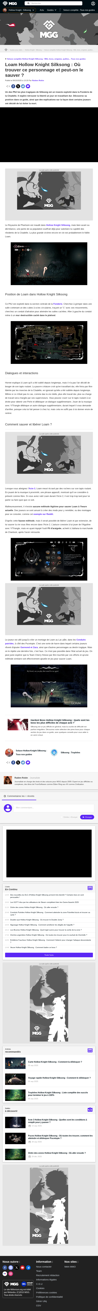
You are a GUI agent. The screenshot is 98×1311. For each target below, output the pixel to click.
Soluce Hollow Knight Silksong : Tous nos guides (31, 753)
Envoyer (88, 817)
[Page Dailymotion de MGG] (28, 1267)
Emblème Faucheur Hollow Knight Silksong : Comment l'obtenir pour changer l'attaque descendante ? (50, 941)
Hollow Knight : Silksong (33, 50)
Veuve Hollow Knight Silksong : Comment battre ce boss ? (33, 947)
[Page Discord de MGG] (10, 1267)
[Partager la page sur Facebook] (13, 86)
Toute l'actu (49, 955)
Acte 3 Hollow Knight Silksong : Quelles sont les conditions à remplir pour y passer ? (57, 1121)
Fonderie (57, 304)
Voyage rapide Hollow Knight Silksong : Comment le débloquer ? (59, 1078)
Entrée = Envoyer (71, 817)
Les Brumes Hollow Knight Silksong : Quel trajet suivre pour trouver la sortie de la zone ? (46, 930)
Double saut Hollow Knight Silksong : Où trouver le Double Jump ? (37, 920)
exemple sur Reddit (43, 514)
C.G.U (39, 1284)
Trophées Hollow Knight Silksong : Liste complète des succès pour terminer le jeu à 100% (58, 1094)
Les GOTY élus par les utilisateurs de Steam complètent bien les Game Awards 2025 (44, 902)
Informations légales (46, 1279)
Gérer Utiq (41, 1301)
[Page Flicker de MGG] (5, 1273)
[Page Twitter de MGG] (16, 1267)
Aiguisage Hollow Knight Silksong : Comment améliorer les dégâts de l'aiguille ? (42, 925)
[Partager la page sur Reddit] (23, 86)
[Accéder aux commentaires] (28, 86)
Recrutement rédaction (47, 1275)
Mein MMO (70, 1266)
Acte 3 (32, 488)
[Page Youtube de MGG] (22, 1267)
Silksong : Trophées (70, 752)
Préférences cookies (46, 1292)
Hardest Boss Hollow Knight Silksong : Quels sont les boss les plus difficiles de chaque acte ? (60, 721)
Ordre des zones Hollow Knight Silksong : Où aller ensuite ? (34, 907)
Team (39, 1271)
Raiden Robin (38, 80)
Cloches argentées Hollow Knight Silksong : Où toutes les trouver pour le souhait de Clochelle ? (48, 935)
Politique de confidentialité (49, 1297)
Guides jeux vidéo (16, 50)
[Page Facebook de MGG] (5, 1267)
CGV (38, 1305)
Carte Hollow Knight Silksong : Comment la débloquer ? (55, 1062)
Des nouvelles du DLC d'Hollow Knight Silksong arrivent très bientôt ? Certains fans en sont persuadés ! (47, 896)
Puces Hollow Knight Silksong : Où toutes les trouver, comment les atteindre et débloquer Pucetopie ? (60, 1137)
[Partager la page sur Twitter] (18, 86)
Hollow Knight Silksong (58, 225)
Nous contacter (44, 1266)
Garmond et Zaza (29, 647)
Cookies (40, 1288)
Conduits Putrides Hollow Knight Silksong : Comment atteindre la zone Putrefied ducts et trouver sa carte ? (50, 913)
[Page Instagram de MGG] (10, 1273)
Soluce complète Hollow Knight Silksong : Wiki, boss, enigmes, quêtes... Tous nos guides (46, 59)
